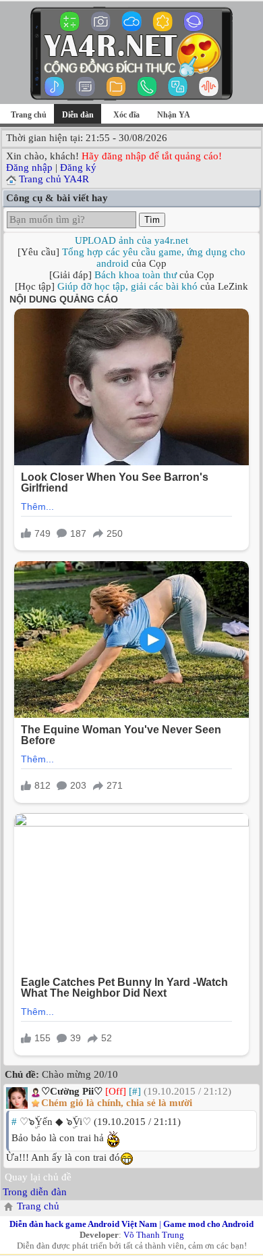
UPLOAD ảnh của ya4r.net (131, 240)
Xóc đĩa (126, 115)
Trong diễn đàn (35, 1191)
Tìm (152, 220)
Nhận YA (173, 115)
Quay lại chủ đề (38, 1177)
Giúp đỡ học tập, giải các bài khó (127, 286)
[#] (135, 1091)
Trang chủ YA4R (54, 179)
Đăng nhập (29, 167)
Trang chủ (29, 115)
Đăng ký (78, 167)
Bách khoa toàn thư (135, 274)
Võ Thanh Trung (153, 1235)
